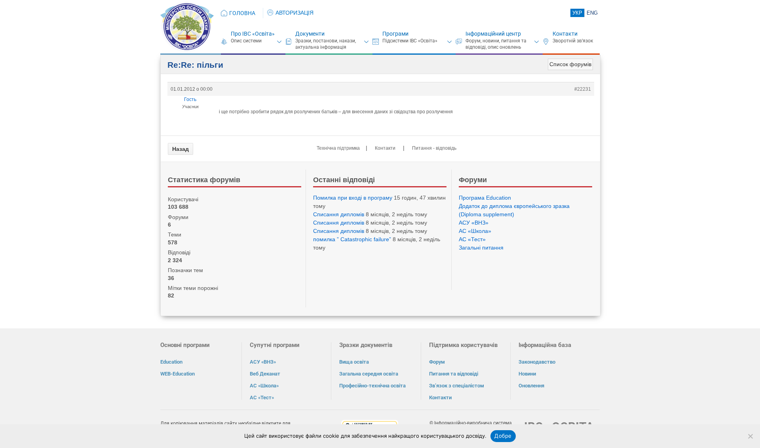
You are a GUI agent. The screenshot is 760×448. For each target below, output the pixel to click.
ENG (592, 13)
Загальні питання (481, 247)
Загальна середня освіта (368, 374)
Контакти (565, 34)
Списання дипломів (338, 214)
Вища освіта (354, 362)
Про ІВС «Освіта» (253, 34)
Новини (527, 374)
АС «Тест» (472, 239)
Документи (310, 34)
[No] (750, 436)
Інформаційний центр (493, 34)
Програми (395, 34)
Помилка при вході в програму (352, 197)
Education (171, 362)
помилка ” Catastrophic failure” (352, 239)
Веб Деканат (265, 374)
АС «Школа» (475, 231)
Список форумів (570, 64)
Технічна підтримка (338, 148)
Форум (437, 362)
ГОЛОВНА (242, 13)
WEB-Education (177, 374)
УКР (577, 13)
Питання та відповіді (453, 374)
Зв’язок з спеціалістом (456, 386)
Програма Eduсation (485, 197)
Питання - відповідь (434, 148)
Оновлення (531, 386)
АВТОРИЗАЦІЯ (295, 13)
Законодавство (537, 362)
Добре (502, 436)
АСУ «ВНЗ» (473, 222)
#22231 (582, 89)
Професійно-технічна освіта (372, 386)
